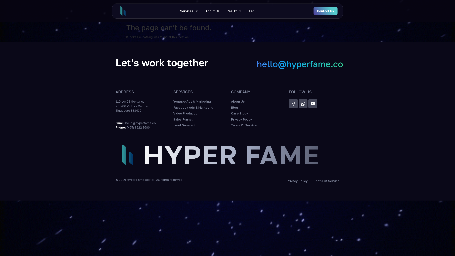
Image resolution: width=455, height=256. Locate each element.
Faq (251, 11)
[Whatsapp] (303, 103)
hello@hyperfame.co (300, 64)
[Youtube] (312, 103)
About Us (212, 11)
